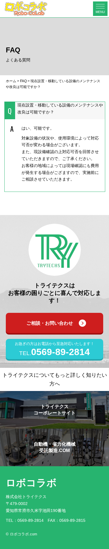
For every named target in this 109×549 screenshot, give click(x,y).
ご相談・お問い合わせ (49, 323)
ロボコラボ (31, 483)
